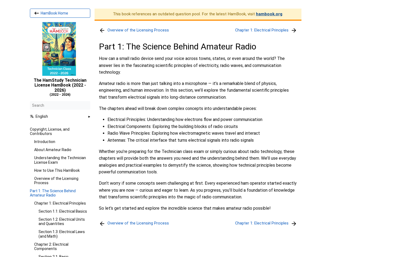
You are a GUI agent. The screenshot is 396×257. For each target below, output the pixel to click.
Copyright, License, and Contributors (50, 131)
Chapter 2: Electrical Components (51, 246)
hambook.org (269, 14)
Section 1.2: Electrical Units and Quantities (62, 221)
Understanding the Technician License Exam (60, 160)
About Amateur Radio (52, 150)
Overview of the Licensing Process (56, 180)
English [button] (42, 116)
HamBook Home (54, 13)
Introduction (44, 142)
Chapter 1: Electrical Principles (60, 203)
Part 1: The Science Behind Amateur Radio (53, 193)
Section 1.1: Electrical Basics (63, 211)
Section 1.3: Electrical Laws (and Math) (62, 234)
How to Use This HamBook (57, 170)
